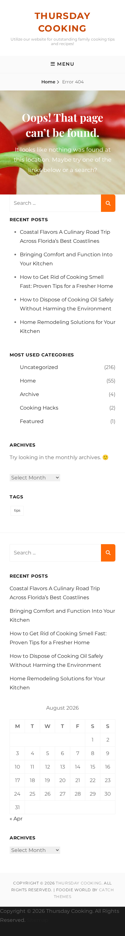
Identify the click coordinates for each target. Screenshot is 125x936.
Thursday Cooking (79, 883)
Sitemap (37, 920)
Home (48, 82)
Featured (32, 421)
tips (17, 510)
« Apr (16, 819)
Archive (29, 394)
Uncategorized (39, 367)
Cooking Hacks (39, 408)
